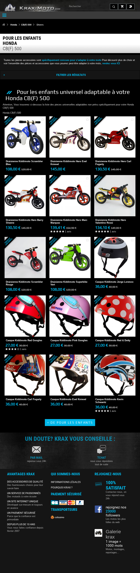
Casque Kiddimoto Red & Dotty (112, 340)
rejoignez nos (116, 507)
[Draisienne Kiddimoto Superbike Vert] (70, 257)
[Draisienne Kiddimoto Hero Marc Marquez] (70, 196)
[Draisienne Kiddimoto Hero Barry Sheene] (25, 196)
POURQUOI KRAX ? (62, 487)
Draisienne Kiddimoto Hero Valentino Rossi (110, 221)
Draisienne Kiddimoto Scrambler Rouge (24, 283)
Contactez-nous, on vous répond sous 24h (116, 495)
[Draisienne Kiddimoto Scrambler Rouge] (25, 257)
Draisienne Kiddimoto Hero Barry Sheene (24, 221)
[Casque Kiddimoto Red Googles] (25, 316)
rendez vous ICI (111, 63)
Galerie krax (113, 534)
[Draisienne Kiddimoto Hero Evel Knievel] (70, 137)
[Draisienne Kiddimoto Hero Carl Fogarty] (115, 137)
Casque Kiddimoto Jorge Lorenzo (114, 281)
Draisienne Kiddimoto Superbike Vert (68, 283)
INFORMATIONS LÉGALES (66, 482)
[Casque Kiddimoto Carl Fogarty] (25, 375)
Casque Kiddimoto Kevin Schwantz (109, 401)
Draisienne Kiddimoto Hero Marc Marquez (68, 221)
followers (113, 513)
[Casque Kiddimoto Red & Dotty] (115, 316)
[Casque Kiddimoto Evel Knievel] (70, 375)
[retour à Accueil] (3, 25)
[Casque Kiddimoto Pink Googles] (70, 316)
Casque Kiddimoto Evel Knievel (68, 399)
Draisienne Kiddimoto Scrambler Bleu (24, 163)
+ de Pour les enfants (70, 422)
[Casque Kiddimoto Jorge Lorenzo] (115, 257)
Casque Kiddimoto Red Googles (24, 340)
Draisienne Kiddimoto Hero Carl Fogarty (113, 163)
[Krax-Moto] (37, 7)
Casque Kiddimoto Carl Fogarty (23, 399)
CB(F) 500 (26, 25)
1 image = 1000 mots (114, 544)
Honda (13, 25)
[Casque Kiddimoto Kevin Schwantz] (115, 375)
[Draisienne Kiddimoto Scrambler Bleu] (25, 137)
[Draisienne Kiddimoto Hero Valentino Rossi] (115, 196)
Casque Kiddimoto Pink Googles (69, 340)
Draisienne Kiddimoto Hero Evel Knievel (68, 163)
